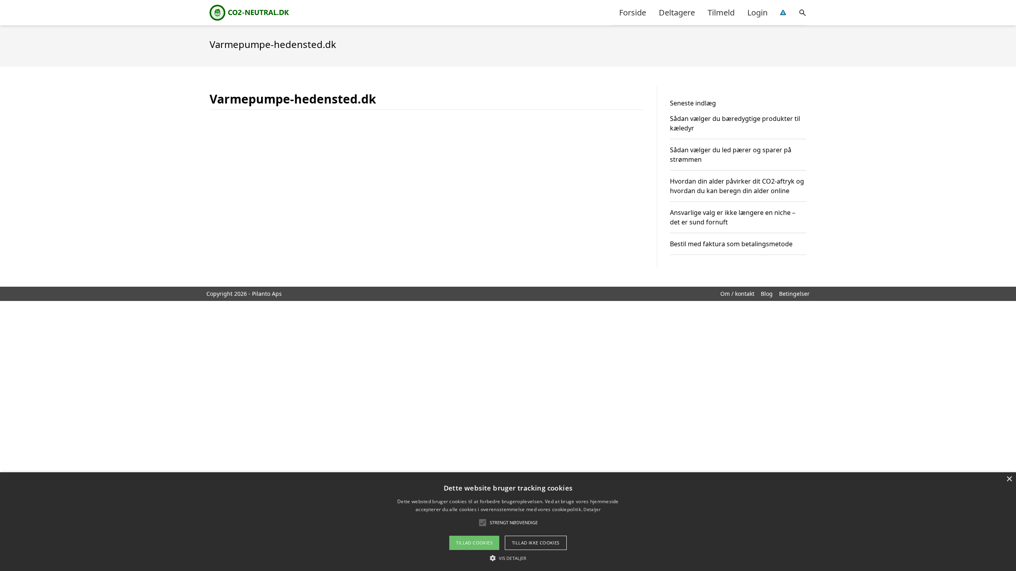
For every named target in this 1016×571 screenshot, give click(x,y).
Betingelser (794, 293)
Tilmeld (721, 12)
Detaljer (591, 509)
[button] (508, 558)
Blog (767, 293)
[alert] (508, 521)
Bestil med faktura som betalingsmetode (731, 244)
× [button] (1009, 479)
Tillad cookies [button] (474, 543)
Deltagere (677, 12)
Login (757, 12)
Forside (632, 12)
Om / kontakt (737, 293)
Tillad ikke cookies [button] (536, 543)
